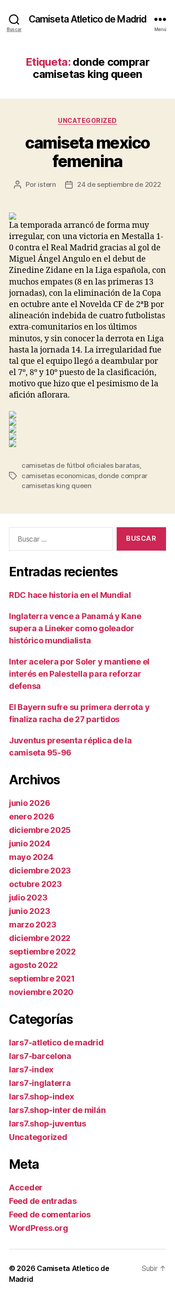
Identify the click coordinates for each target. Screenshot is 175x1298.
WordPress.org (38, 1228)
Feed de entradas (43, 1201)
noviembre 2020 (41, 992)
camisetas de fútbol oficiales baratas (81, 465)
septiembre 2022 (42, 951)
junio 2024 (29, 843)
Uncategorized (87, 120)
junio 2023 (29, 911)
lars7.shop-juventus (47, 1123)
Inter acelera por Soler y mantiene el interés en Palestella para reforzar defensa (79, 674)
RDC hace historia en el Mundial (70, 595)
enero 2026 (31, 816)
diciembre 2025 (40, 830)
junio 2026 (29, 803)
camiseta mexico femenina (87, 152)
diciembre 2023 (40, 870)
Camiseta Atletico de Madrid (87, 19)
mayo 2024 (31, 857)
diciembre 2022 (39, 938)
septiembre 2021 (42, 978)
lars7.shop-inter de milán (57, 1110)
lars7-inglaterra (40, 1083)
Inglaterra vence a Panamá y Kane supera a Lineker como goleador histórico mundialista (75, 628)
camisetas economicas (58, 475)
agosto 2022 (33, 965)
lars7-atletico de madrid (56, 1042)
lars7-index (31, 1069)
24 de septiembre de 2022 (119, 184)
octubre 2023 (35, 884)
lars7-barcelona (40, 1056)
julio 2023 (28, 897)
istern (47, 184)
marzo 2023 (32, 924)
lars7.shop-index (41, 1096)
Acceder (26, 1187)
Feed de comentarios (50, 1214)
